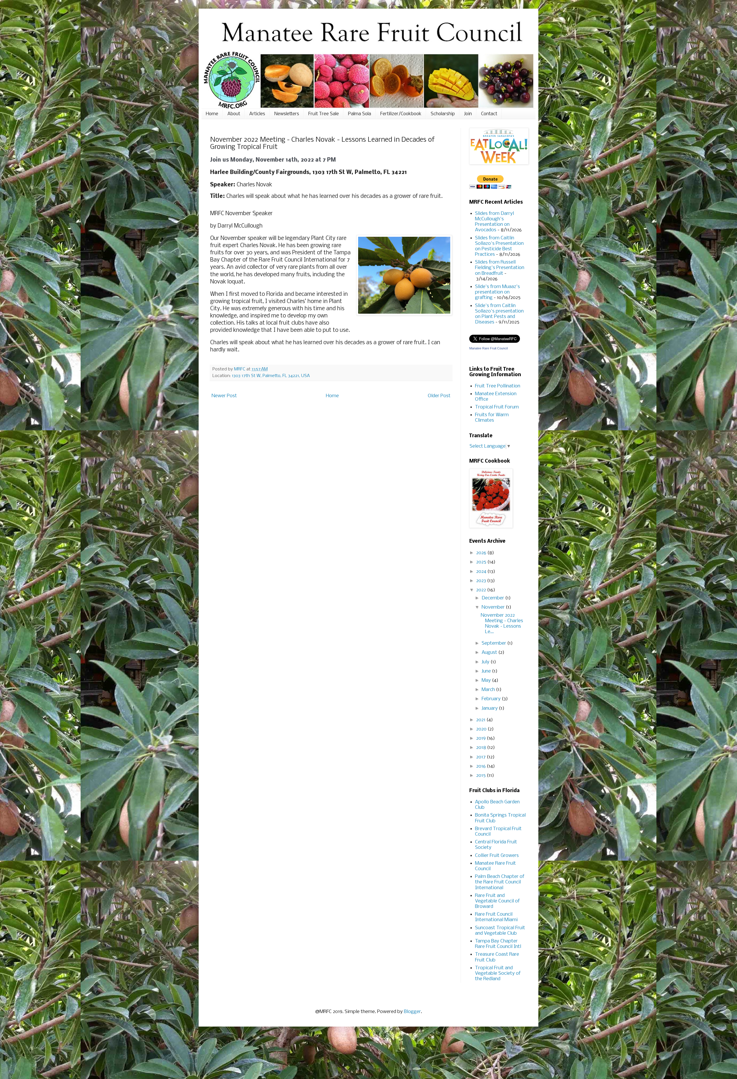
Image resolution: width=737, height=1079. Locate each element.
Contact (489, 113)
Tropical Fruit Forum (497, 407)
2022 (481, 590)
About (233, 113)
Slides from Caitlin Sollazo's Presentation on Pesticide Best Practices (499, 246)
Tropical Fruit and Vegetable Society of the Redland (498, 973)
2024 (481, 571)
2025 (481, 562)
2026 (481, 553)
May (487, 680)
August (490, 652)
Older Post (439, 396)
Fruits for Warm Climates (492, 417)
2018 (481, 747)
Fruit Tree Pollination (497, 386)
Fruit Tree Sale (323, 113)
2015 (481, 775)
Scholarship (443, 113)
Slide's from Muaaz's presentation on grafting (497, 292)
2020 (482, 729)
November (494, 607)
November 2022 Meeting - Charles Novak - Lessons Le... (502, 624)
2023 (481, 581)
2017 (481, 757)
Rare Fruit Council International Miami (496, 917)
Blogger (412, 1011)
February (492, 699)
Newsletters (286, 113)
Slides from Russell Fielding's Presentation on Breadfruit (499, 268)
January (490, 708)
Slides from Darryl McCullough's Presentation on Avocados (494, 222)
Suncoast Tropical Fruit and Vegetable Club (500, 930)
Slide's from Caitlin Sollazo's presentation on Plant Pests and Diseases (499, 314)
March (489, 689)
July (486, 662)
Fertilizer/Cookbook (400, 113)
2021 (481, 720)
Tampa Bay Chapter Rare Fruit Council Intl (498, 943)
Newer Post (224, 396)
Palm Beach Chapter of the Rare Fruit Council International (499, 882)
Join (468, 113)
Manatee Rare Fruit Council (488, 348)
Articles (257, 113)
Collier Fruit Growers (497, 855)
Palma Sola (359, 113)
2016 (481, 766)
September (494, 643)
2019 (481, 738)
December (493, 598)
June (487, 671)
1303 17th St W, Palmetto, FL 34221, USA (271, 376)
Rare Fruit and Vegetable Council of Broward (497, 901)
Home (212, 113)
